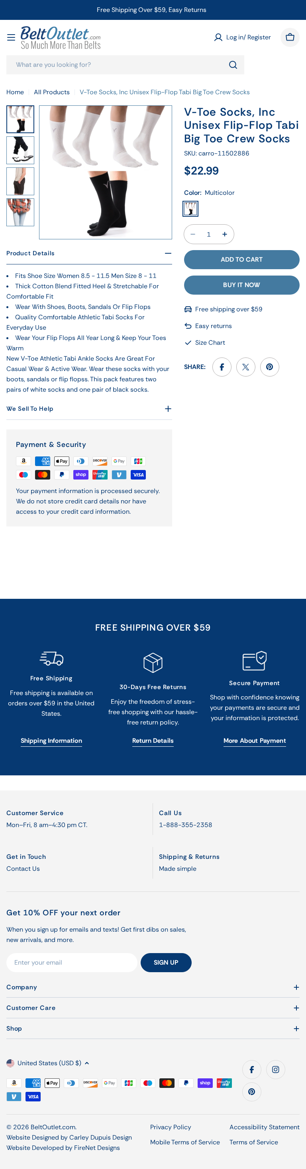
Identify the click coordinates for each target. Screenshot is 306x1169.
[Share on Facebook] (221, 367)
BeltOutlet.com (53, 1127)
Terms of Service (254, 1142)
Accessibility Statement (265, 1127)
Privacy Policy (170, 1127)
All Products (52, 92)
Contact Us (23, 868)
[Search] (233, 65)
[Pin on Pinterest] (269, 367)
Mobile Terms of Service (185, 1142)
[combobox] (125, 64)
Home (15, 92)
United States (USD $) (49, 1063)
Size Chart (210, 342)
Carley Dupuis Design (100, 1137)
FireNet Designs (97, 1148)
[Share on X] (245, 367)
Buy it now (241, 285)
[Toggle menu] (11, 37)
